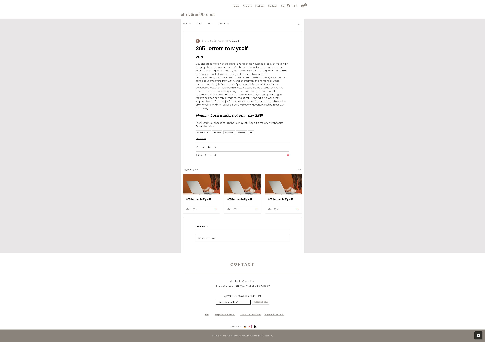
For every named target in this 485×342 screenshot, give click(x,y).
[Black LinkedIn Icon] (255, 326)
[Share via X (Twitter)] (203, 147)
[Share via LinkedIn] (209, 147)
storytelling (229, 132)
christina (189, 14)
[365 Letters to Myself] (201, 184)
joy (251, 132)
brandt (208, 14)
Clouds (199, 23)
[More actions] (287, 41)
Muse (210, 23)
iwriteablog (241, 132)
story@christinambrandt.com (253, 285)
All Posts (187, 23)
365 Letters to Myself (198, 199)
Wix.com (268, 336)
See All (299, 169)
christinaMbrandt (203, 132)
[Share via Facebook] (197, 147)
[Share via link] (215, 147)
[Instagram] (250, 326)
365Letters (223, 23)
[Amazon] (245, 326)
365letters (217, 132)
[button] (304, 5)
